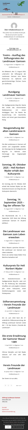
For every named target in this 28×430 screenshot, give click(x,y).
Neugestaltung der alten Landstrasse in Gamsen (14, 131)
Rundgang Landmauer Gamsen (14, 93)
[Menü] (15, 14)
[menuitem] (11, 14)
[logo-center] (21, 4)
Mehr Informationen (17, 427)
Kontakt (4, 407)
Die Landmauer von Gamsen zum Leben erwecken (14, 234)
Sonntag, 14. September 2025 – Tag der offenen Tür (14, 202)
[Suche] (11, 14)
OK (8, 427)
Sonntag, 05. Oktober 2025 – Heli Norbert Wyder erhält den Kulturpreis (14, 169)
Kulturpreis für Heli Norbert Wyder (14, 267)
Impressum (5, 409)
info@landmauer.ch (14, 67)
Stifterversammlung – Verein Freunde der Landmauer (14, 304)
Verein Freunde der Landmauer (14, 367)
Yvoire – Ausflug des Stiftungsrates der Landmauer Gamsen (14, 58)
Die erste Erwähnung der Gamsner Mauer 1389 (14, 338)
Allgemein (18, 64)
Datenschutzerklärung (8, 411)
